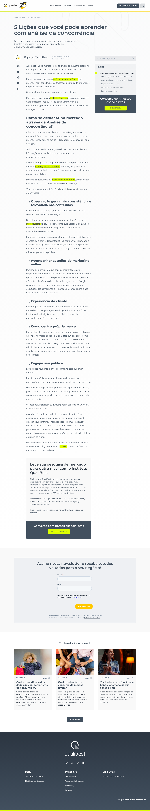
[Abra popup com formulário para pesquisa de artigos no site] (142, 6)
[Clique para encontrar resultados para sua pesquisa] (133, 58)
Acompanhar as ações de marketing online (117, 80)
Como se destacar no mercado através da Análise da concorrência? (116, 73)
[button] (18, 66)
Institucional (55, 6)
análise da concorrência (65, 79)
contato (63, 446)
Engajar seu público (109, 91)
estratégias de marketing (47, 166)
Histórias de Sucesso (83, 6)
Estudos (67, 6)
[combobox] (112, 58)
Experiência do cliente (110, 84)
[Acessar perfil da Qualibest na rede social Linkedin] (83, 763)
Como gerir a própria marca (112, 87)
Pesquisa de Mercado (74, 781)
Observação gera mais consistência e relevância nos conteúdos (117, 76)
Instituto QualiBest (59, 98)
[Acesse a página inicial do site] (75, 749)
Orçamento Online (34, 776)
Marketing (36, 17)
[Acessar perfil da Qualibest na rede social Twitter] (72, 763)
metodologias (33, 224)
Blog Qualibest (21, 17)
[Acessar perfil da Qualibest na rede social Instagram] (67, 763)
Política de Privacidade (92, 618)
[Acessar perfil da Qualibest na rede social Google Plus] (78, 763)
